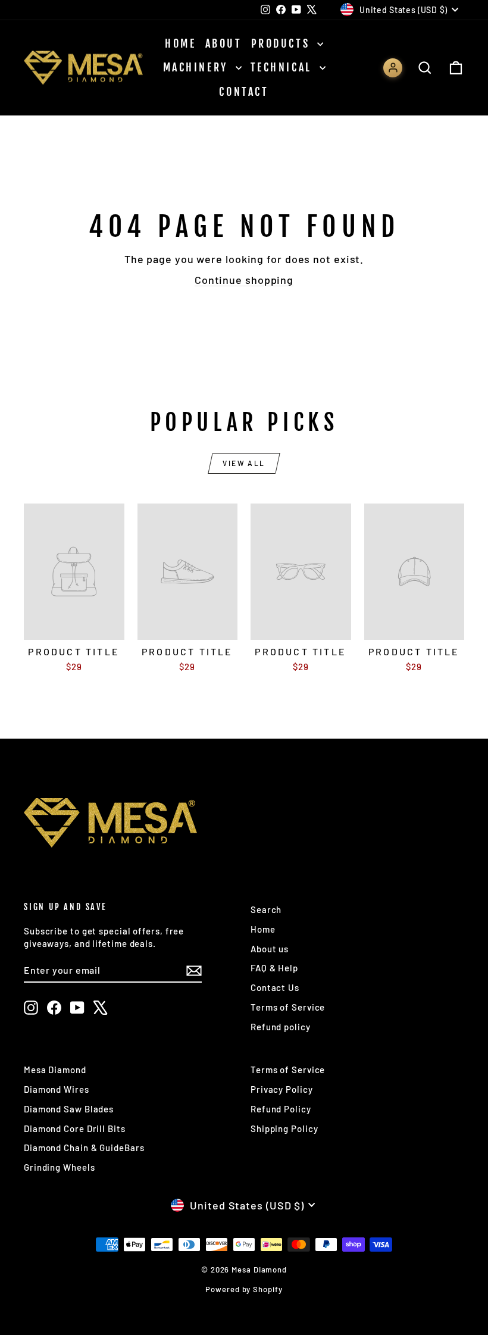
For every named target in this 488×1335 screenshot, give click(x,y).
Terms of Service (288, 1007)
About (223, 43)
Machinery (198, 67)
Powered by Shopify (243, 1289)
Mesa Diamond (55, 1069)
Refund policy (281, 1026)
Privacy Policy (282, 1089)
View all (244, 463)
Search (266, 909)
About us (270, 948)
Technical (284, 67)
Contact (243, 91)
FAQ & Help (274, 967)
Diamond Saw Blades (69, 1108)
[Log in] (392, 67)
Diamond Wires (56, 1089)
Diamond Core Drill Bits (75, 1128)
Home (180, 43)
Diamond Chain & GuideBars (84, 1147)
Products (282, 43)
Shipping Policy (284, 1128)
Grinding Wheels (59, 1167)
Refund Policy (281, 1108)
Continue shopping (244, 279)
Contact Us (275, 987)
